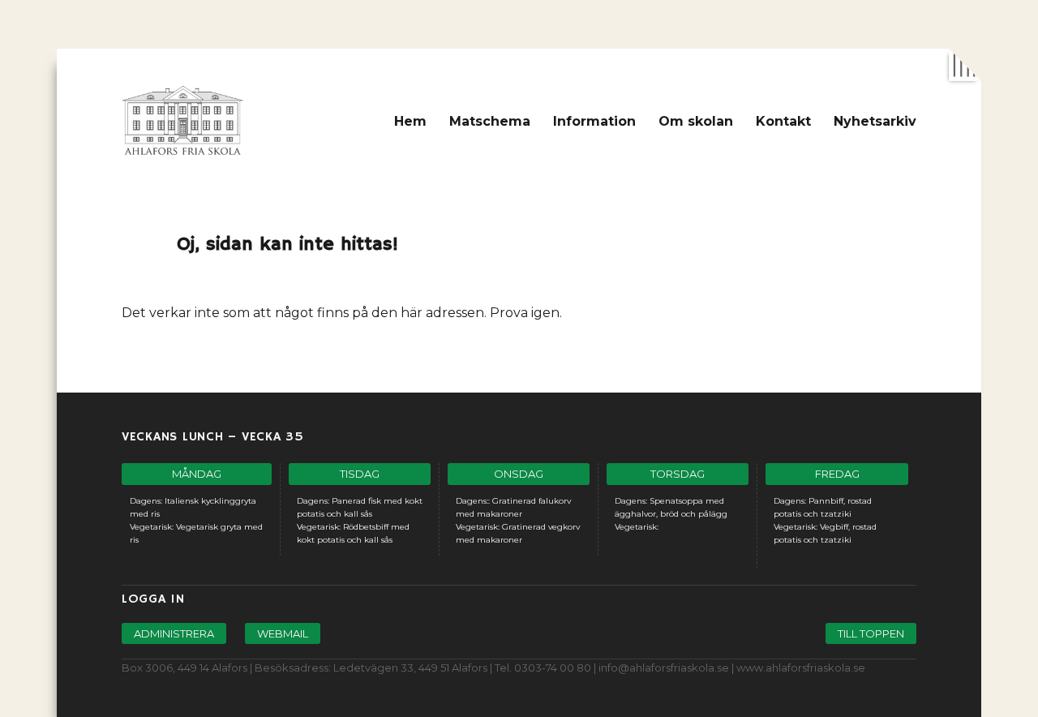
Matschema (489, 121)
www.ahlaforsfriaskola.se (800, 667)
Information (594, 121)
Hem (410, 121)
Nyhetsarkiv (875, 121)
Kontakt (783, 121)
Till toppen (871, 633)
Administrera (174, 633)
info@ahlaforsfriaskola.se (663, 667)
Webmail (282, 633)
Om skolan (695, 121)
